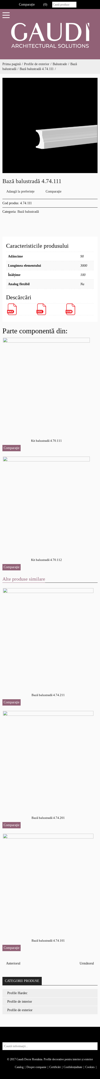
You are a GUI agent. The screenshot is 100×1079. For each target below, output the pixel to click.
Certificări (55, 1067)
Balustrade (60, 64)
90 (82, 256)
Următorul (87, 963)
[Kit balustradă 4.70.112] (47, 503)
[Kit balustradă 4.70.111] (47, 384)
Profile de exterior (36, 64)
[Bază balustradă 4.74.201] (48, 759)
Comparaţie (53, 191)
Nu (82, 284)
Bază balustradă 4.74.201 (48, 818)
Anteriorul (12, 963)
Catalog (19, 1067)
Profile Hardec (17, 993)
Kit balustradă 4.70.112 (46, 560)
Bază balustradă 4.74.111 (37, 69)
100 (82, 275)
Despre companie (36, 1067)
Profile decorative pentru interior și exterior (68, 1059)
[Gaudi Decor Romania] (50, 35)
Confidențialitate (73, 1067)
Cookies (90, 1067)
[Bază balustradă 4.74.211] (48, 636)
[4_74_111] (50, 125)
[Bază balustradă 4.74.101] (48, 882)
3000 (83, 265)
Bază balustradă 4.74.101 (48, 940)
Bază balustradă (28, 211)
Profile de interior (19, 1001)
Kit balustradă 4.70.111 (46, 440)
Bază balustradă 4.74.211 (48, 695)
